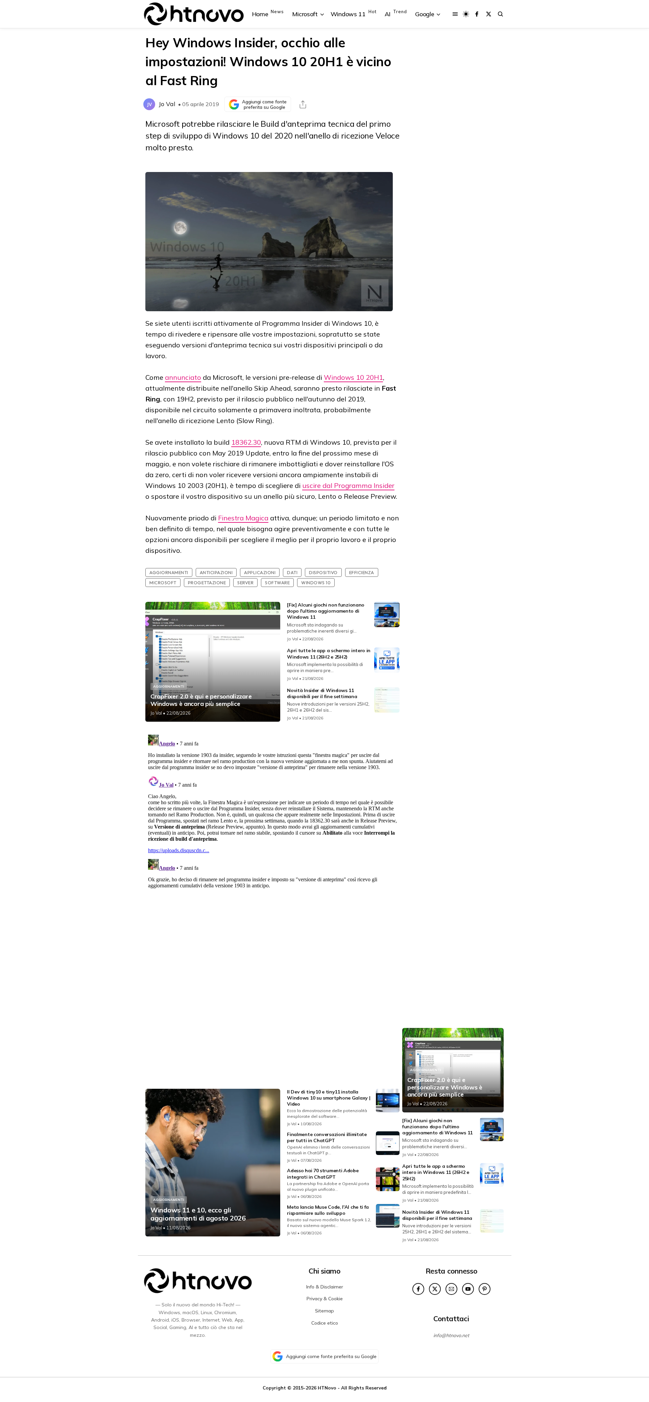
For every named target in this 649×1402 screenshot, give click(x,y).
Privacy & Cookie (325, 1299)
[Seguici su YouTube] (468, 1289)
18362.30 (246, 442)
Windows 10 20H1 (353, 377)
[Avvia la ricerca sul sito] (500, 14)
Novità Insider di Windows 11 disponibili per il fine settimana (322, 693)
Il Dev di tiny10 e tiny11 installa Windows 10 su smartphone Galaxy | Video (328, 1098)
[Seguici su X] (489, 14)
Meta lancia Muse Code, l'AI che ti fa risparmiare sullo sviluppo (328, 1210)
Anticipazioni (216, 572)
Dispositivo (323, 572)
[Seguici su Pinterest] (484, 1289)
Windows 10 (316, 582)
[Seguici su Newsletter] (451, 1289)
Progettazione (207, 582)
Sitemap (324, 1311)
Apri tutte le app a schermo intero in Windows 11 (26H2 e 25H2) (328, 653)
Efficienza (361, 572)
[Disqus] (272, 816)
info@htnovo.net (451, 1335)
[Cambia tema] (466, 14)
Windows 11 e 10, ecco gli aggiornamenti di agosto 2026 (198, 1214)
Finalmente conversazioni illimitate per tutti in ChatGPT (327, 1137)
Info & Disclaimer (324, 1287)
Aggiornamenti (168, 572)
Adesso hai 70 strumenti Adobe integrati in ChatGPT (322, 1173)
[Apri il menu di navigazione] (455, 14)
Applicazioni (259, 572)
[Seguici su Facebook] (477, 14)
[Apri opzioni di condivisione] (303, 104)
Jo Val (167, 104)
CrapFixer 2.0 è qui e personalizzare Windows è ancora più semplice (200, 700)
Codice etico (324, 1323)
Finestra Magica (243, 518)
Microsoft (162, 582)
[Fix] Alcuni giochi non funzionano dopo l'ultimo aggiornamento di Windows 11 (325, 611)
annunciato (183, 377)
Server (245, 582)
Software (277, 582)
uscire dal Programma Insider (348, 485)
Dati (292, 572)
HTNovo (327, 1388)
